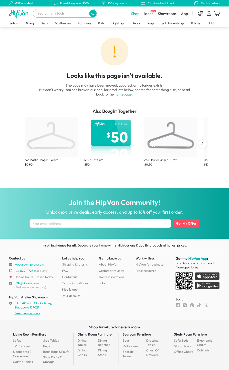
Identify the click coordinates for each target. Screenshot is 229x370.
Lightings (118, 23)
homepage (123, 94)
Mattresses (63, 23)
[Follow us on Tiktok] (199, 305)
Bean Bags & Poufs (56, 352)
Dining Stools (102, 352)
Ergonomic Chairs (204, 342)
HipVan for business (149, 264)
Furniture (84, 23)
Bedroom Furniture (137, 334)
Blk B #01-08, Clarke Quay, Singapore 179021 (33, 305)
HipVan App (197, 258)
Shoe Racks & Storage (52, 359)
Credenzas (22, 354)
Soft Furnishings (172, 23)
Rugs (151, 23)
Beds (44, 23)
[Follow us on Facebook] (178, 305)
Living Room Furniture (29, 334)
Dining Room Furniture (95, 334)
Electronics (217, 23)
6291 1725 (24, 271)
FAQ (65, 271)
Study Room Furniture (190, 334)
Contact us (69, 277)
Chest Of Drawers (152, 352)
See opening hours (27, 313)
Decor (135, 23)
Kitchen (196, 23)
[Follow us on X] (206, 305)
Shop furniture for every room (114, 327)
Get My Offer (186, 223)
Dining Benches (104, 342)
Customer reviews (111, 271)
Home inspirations (111, 277)
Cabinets (203, 350)
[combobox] (65, 13)
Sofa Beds (181, 340)
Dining (29, 23)
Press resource (146, 271)
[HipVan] (19, 14)
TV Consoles (21, 346)
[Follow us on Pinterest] (192, 305)
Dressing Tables (152, 342)
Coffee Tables (23, 362)
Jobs (102, 283)
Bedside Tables (128, 354)
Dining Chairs (82, 352)
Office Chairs (183, 352)
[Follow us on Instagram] (184, 305)
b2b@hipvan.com (27, 283)
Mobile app (70, 289)
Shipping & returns (75, 264)
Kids (101, 23)
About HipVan (108, 264)
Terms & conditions (75, 283)
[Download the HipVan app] (198, 281)
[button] (93, 13)
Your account (71, 296)
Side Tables (51, 340)
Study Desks (182, 346)
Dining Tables (82, 342)
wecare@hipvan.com (29, 264)
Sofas (13, 23)
